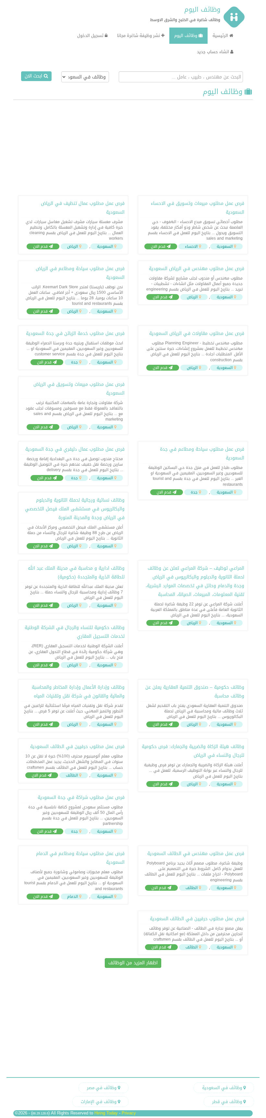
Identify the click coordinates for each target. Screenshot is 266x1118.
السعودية (225, 246)
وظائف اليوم (202, 9)
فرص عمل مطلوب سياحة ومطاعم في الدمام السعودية (80, 858)
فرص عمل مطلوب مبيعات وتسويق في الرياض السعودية (79, 389)
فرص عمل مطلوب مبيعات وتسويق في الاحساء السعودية (197, 208)
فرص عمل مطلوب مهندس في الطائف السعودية (195, 853)
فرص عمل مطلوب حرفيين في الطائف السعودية (77, 746)
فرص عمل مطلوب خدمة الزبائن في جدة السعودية (75, 333)
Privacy (129, 1113)
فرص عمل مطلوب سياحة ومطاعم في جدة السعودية (202, 453)
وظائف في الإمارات (99, 1102)
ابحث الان (34, 76)
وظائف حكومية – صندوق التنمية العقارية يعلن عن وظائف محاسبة (194, 691)
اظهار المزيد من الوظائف (133, 962)
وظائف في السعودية (222, 1088)
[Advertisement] (133, 146)
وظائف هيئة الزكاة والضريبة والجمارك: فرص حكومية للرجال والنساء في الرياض (193, 751)
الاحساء (191, 246)
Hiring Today (106, 1113)
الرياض (72, 246)
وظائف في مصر (102, 1088)
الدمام (72, 896)
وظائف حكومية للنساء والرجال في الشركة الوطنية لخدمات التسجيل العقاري (75, 632)
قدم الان (159, 246)
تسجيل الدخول (91, 35)
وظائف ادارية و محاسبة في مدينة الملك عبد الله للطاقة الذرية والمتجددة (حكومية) (76, 572)
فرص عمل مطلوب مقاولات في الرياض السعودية (196, 333)
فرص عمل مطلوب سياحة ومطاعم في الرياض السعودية (80, 273)
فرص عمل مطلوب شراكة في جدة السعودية (81, 797)
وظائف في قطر (227, 1102)
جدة (74, 362)
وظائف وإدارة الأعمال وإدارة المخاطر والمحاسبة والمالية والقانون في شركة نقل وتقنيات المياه (78, 691)
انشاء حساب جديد (213, 52)
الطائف (72, 775)
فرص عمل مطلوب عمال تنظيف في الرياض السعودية (83, 208)
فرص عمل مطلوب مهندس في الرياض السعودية (196, 268)
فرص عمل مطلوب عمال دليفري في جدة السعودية (75, 449)
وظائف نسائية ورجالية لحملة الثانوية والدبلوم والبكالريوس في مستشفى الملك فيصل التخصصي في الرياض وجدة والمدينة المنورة (75, 509)
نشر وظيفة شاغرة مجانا (139, 35)
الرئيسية (220, 35)
